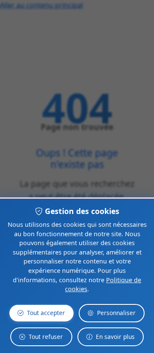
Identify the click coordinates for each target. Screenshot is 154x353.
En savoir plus (115, 337)
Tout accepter (46, 313)
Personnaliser (116, 313)
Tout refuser (46, 337)
